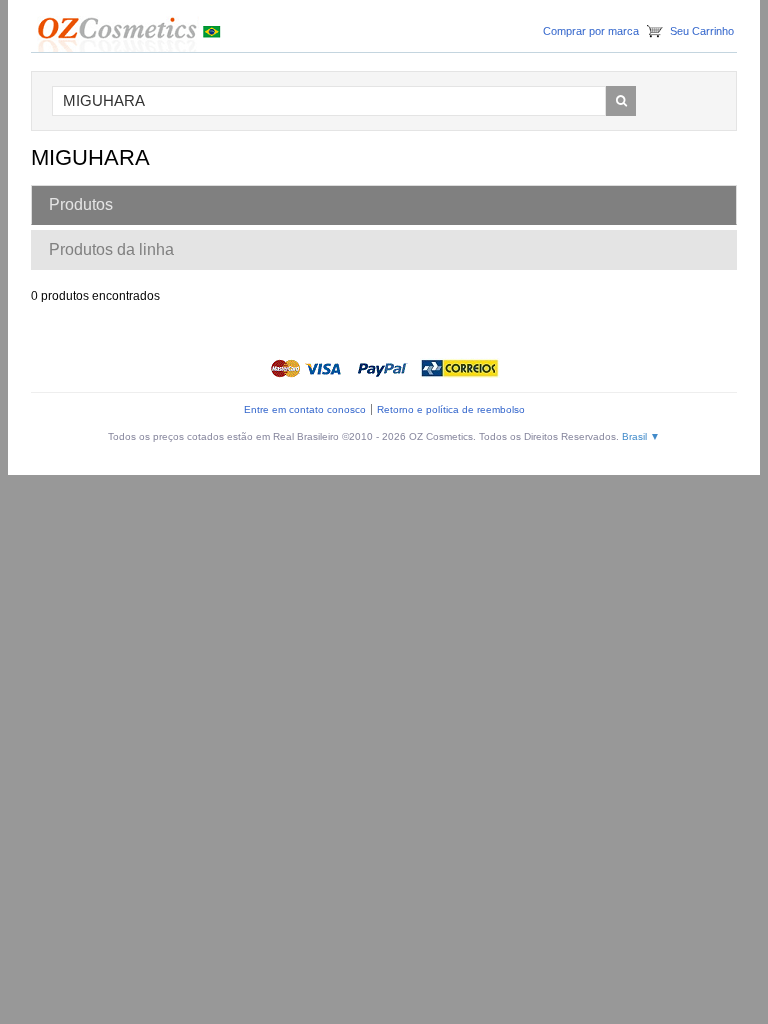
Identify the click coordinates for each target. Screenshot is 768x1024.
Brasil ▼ (641, 436)
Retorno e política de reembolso (451, 409)
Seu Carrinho (702, 31)
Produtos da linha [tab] (111, 249)
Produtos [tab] (81, 204)
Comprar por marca (591, 31)
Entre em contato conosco (305, 409)
